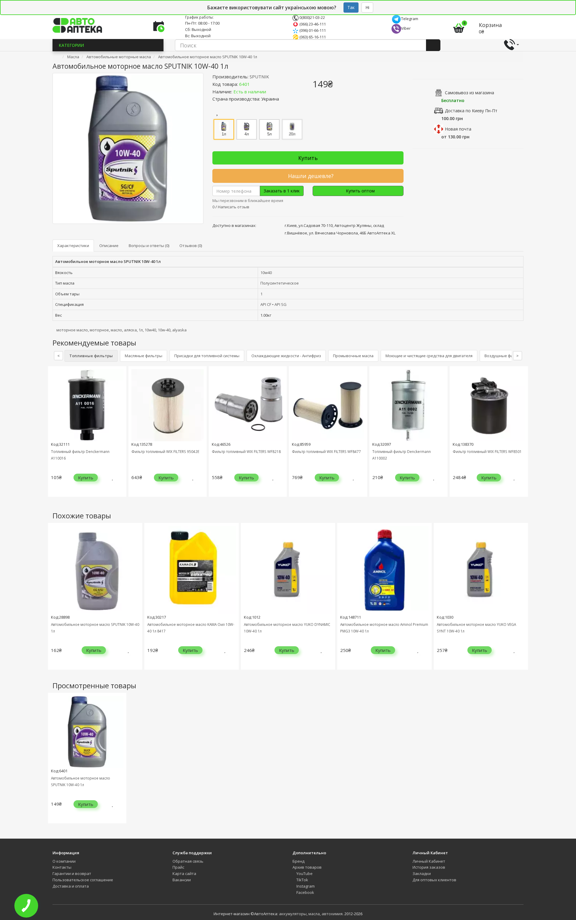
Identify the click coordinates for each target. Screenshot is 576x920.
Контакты (61, 867)
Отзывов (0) (190, 245)
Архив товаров (307, 867)
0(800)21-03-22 (311, 17)
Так (351, 7)
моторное (99, 330)
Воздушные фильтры (504, 355)
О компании (64, 861)
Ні (367, 7)
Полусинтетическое (279, 283)
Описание (108, 245)
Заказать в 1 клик (282, 191)
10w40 (266, 272)
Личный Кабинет (428, 861)
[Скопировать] (254, 84)
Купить (308, 157)
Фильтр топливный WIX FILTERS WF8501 (487, 451)
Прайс (178, 867)
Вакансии (181, 879)
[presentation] (54, 436)
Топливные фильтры (91, 355)
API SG (280, 304)
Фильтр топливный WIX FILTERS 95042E (165, 451)
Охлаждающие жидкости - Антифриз (286, 355)
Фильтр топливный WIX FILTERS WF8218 (246, 451)
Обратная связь (187, 861)
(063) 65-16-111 (312, 37)
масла (314, 913)
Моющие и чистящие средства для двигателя (429, 355)
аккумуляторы (293, 913)
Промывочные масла (353, 355)
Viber (406, 28)
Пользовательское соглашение (82, 879)
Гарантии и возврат (71, 873)
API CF (265, 304)
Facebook (305, 892)
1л (141, 330)
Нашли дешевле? (310, 175)
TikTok (302, 879)
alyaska (179, 330)
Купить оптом (360, 191)
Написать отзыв (233, 207)
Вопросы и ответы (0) (149, 245)
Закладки (421, 873)
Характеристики (73, 245)
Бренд (298, 861)
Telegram (409, 18)
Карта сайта (184, 873)
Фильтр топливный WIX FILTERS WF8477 (326, 451)
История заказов (428, 867)
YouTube (304, 873)
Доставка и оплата (70, 886)
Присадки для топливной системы (206, 355)
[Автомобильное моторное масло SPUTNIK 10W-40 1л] (127, 148)
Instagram (305, 886)
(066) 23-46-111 (312, 24)
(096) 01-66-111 (312, 30)
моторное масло (72, 330)
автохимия (332, 913)
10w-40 (164, 330)
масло (116, 330)
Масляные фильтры (143, 355)
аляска (130, 330)
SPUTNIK (259, 77)
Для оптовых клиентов (434, 879)
